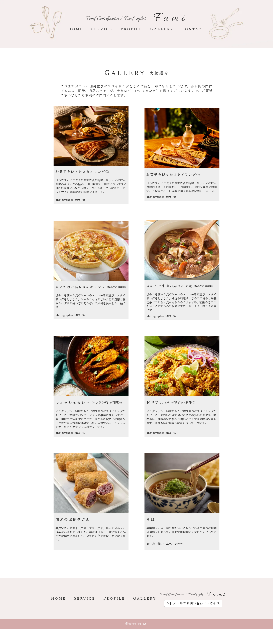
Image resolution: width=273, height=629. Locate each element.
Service (102, 29)
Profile (131, 29)
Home (75, 29)
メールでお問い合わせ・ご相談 (196, 603)
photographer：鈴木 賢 (70, 200)
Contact (193, 29)
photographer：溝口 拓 (70, 316)
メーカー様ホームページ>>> (164, 544)
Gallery (161, 29)
